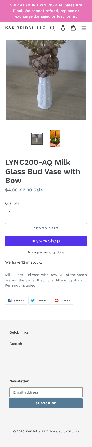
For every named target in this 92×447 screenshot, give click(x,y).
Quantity (12, 203)
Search (15, 343)
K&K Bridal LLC (25, 27)
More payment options (46, 252)
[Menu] (84, 28)
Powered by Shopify (64, 431)
